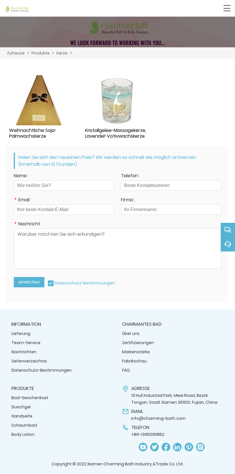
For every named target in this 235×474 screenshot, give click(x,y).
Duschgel (21, 407)
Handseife (21, 416)
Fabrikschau (134, 361)
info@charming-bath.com (158, 418)
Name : (21, 176)
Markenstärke (136, 352)
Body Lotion (22, 434)
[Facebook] (166, 447)
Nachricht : (28, 224)
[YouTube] (143, 447)
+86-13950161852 (147, 434)
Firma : (128, 200)
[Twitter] (154, 447)
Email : (23, 200)
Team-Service (25, 343)
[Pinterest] (188, 447)
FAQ (126, 370)
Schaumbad (24, 425)
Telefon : (130, 176)
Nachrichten (23, 352)
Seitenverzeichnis (29, 361)
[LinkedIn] (177, 447)
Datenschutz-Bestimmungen (85, 283)
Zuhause (16, 53)
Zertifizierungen (138, 343)
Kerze (62, 53)
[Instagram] (200, 447)
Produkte (41, 53)
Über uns (131, 333)
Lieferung (20, 333)
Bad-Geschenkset (29, 398)
